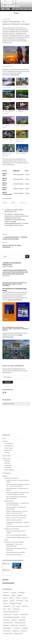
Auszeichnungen (8, 448)
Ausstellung (21, 592)
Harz (19, 217)
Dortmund (24, 598)
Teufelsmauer (9, 225)
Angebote (4, 476)
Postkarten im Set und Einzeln (11, 528)
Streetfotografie (6, 473)
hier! (21, 299)
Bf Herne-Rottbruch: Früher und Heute (15, 552)
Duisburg (5, 600)
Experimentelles (6, 455)
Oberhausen (6, 620)
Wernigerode (15, 630)
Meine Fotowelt (11, 4)
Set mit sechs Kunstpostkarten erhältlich (16, 535)
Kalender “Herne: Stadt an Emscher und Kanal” (18, 526)
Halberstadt (24, 216)
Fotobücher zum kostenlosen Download (14, 542)
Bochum (5, 598)
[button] (7, 203)
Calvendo (16, 216)
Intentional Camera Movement (11, 611)
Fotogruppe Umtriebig (15, 603)
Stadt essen (22, 625)
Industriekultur (8, 465)
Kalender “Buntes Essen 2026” (14, 520)
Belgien (14, 595)
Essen (26, 600)
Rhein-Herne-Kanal (8, 622)
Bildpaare (20, 595)
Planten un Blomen (9, 470)
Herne (18, 606)
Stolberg (25, 223)
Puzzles (6, 539)
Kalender (13, 221)
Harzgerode (8, 219)
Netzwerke (7, 452)
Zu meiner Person (8, 443)
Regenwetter (22, 620)
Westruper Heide (7, 633)
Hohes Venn (25, 606)
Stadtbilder (7, 460)
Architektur (14, 592)
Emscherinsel (19, 600)
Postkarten (14, 620)
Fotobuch (5, 603)
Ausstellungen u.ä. (8, 445)
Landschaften (7, 467)
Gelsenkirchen (6, 606)
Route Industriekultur (20, 622)
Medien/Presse (8, 450)
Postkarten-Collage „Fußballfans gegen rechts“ (18, 537)
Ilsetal (7, 221)
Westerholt (23, 630)
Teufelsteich (19, 225)
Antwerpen (7, 463)
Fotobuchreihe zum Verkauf (11, 478)
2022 (6, 214)
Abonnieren (8, 382)
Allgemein (8, 209)
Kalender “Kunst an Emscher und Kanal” (16, 517)
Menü (16, 13)
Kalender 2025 (23, 614)
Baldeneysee (6, 595)
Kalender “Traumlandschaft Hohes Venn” (16, 515)
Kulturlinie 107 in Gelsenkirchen (14, 554)
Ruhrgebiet (6, 625)
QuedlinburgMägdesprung (13, 223)
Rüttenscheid (14, 625)
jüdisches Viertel (7, 614)
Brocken (17, 214)
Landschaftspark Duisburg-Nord (11, 617)
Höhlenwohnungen (19, 219)
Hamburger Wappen (11, 217)
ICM (4, 609)
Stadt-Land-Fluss (6, 458)
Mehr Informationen (14, 299)
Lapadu (23, 617)
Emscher (12, 600)
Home (4, 438)
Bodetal (11, 214)
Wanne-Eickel (6, 630)
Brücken (18, 598)
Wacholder (25, 628)
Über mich (5, 441)
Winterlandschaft (18, 633)
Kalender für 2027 (8, 501)
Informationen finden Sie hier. (10, 75)
